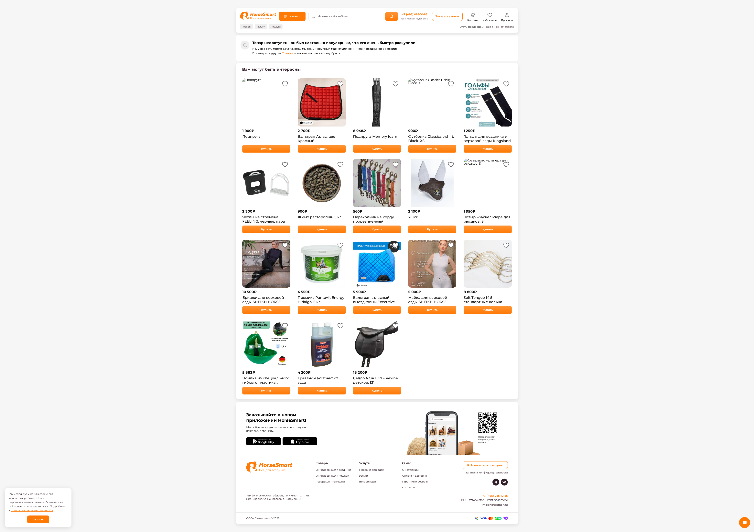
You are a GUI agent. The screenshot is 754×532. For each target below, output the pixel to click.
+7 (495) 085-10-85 (414, 14)
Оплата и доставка (414, 475)
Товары (287, 53)
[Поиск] (391, 16)
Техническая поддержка (414, 19)
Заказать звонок (447, 16)
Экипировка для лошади (332, 475)
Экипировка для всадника (333, 469)
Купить (266, 148)
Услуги (363, 475)
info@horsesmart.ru (495, 504)
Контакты (408, 487)
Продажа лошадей (371, 469)
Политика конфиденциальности (486, 472)
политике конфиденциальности (32, 510)
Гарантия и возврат (415, 481)
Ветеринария (368, 481)
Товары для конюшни (330, 481)
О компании (410, 469)
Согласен (38, 519)
